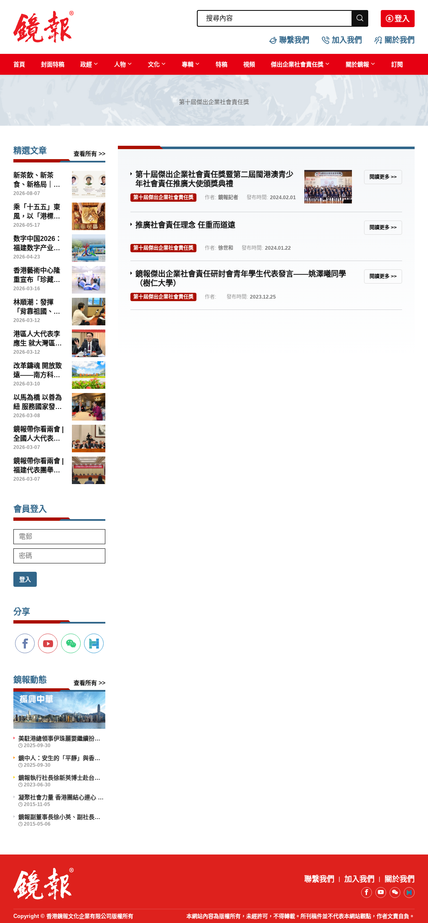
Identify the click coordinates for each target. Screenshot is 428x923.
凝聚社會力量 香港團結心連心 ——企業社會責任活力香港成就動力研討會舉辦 (61, 797)
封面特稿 (52, 64)
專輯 (188, 64)
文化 (154, 64)
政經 (86, 64)
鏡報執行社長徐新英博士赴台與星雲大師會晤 (61, 778)
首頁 (19, 64)
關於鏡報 (357, 64)
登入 (402, 19)
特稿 (221, 64)
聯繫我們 (294, 40)
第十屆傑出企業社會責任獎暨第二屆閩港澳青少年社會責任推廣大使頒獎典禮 (214, 179)
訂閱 (397, 64)
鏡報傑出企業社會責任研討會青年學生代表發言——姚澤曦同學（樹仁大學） (240, 278)
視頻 (249, 64)
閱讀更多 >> (383, 177)
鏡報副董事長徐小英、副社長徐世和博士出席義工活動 (61, 817)
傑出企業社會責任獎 (297, 64)
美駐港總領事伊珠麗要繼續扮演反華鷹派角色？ (61, 738)
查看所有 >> (89, 154)
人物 (120, 64)
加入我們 (347, 40)
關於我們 (400, 40)
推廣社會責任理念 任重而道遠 (185, 225)
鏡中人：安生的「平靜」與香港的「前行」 (61, 758)
